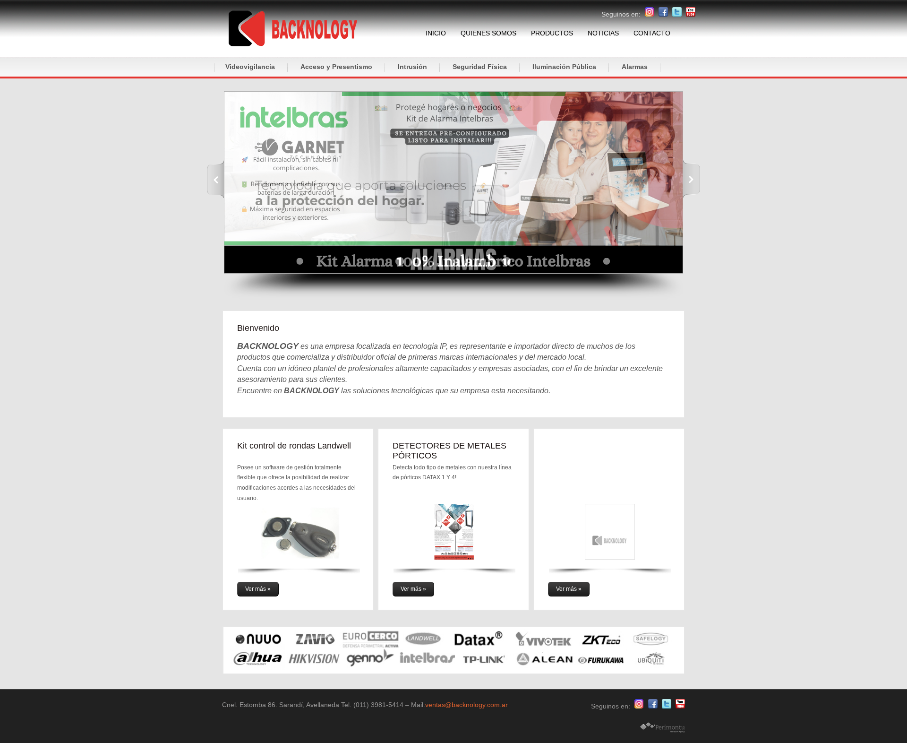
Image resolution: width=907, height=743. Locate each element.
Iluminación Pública (564, 66)
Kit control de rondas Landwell (294, 445)
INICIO (436, 33)
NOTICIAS (603, 33)
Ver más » (258, 589)
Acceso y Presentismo (336, 66)
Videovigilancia (250, 66)
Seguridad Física (480, 66)
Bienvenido (258, 328)
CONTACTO (651, 33)
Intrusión (412, 66)
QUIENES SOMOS (488, 33)
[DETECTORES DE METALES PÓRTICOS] (454, 539)
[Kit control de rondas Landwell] (299, 539)
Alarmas (635, 66)
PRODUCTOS (552, 33)
